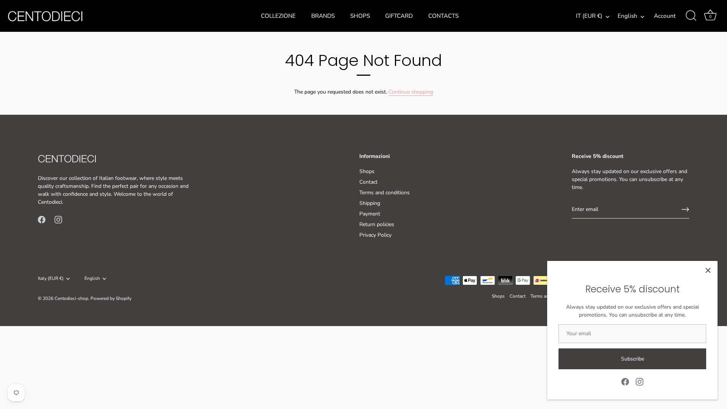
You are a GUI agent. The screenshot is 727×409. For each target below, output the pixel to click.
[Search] (691, 16)
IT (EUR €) (589, 16)
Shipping (369, 203)
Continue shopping (410, 91)
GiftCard (399, 16)
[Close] (708, 270)
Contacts (443, 16)
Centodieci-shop (71, 298)
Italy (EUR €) (51, 278)
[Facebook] (625, 381)
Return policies (376, 224)
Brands (323, 16)
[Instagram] (639, 381)
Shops (360, 16)
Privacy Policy (375, 235)
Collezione (278, 16)
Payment (369, 213)
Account (665, 16)
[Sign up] (685, 209)
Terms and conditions (384, 192)
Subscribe (632, 358)
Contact (368, 182)
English (627, 16)
